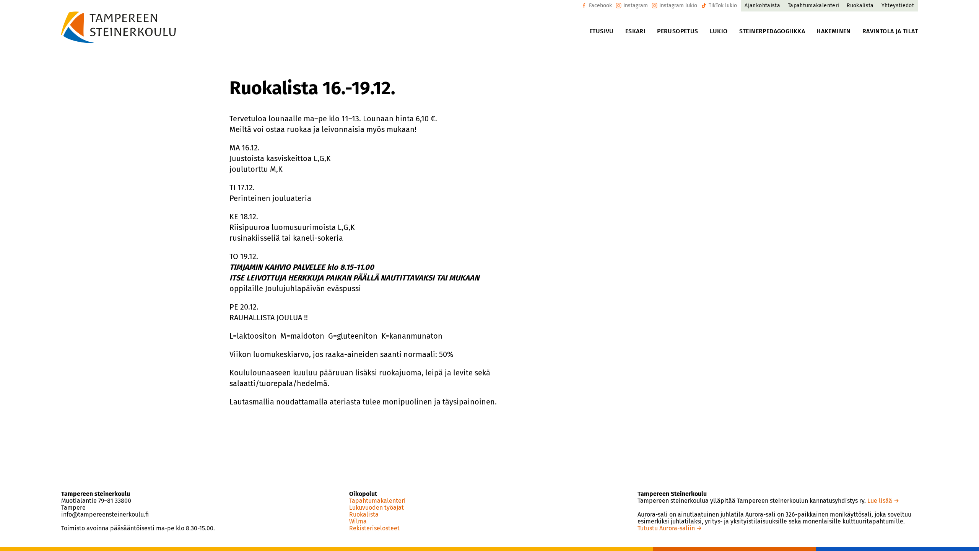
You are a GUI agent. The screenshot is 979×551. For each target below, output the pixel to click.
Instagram (635, 5)
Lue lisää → (883, 500)
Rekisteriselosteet (374, 528)
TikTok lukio (723, 5)
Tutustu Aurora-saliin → (669, 528)
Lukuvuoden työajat (376, 507)
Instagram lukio (678, 5)
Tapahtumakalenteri (377, 500)
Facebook (600, 5)
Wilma (358, 521)
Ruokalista (364, 514)
